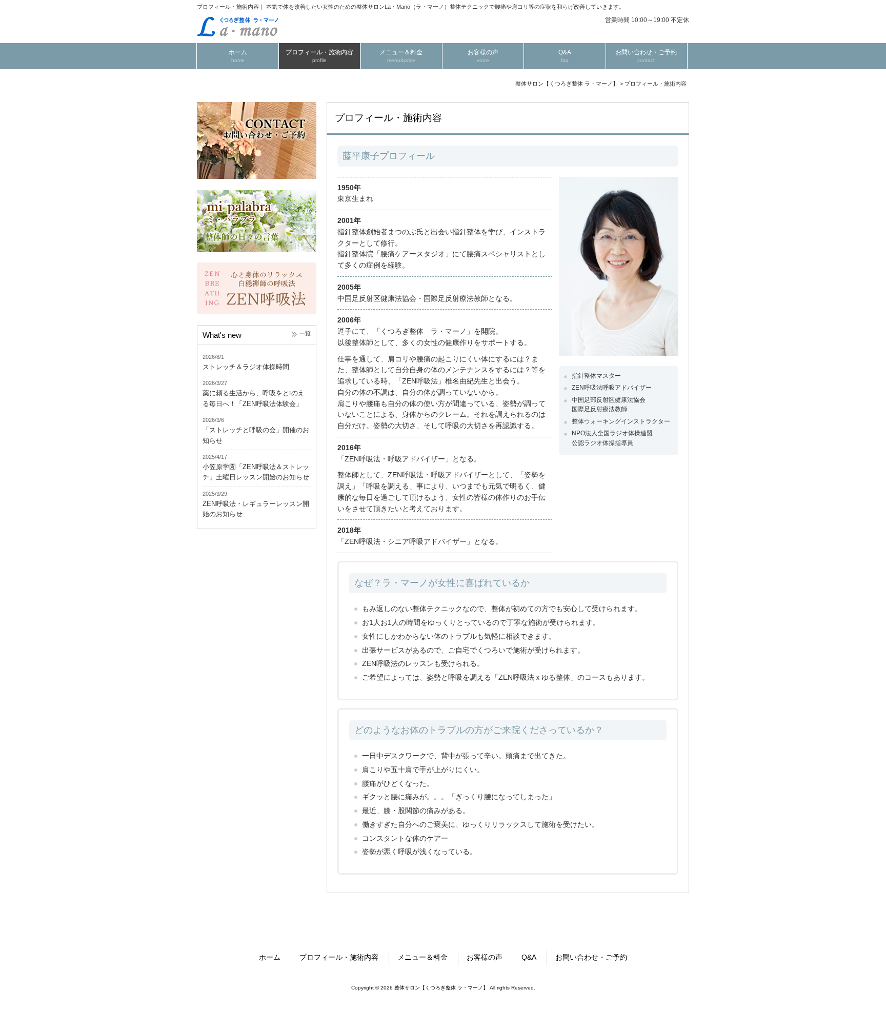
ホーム (269, 957)
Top (854, 979)
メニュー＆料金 (422, 957)
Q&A (528, 957)
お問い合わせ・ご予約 (591, 957)
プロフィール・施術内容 (338, 957)
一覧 (305, 333)
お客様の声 (484, 957)
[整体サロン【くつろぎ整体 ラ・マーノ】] (238, 34)
